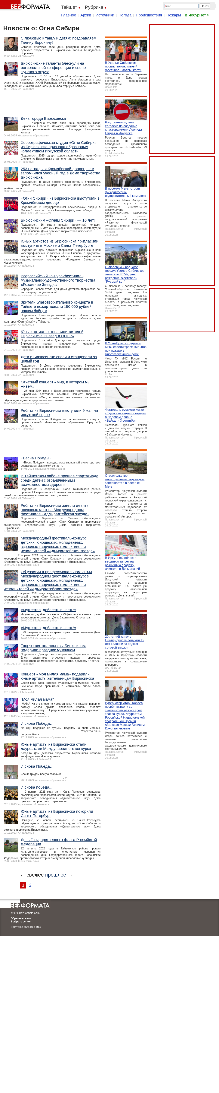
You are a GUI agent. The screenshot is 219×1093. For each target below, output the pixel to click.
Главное (68, 15)
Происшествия (149, 15)
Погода (125, 15)
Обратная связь (21, 918)
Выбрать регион (21, 921)
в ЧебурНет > (197, 15)
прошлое (55, 875)
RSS (38, 926)
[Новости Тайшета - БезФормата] (25, 5)
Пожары (173, 15)
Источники (105, 15)
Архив (85, 15)
